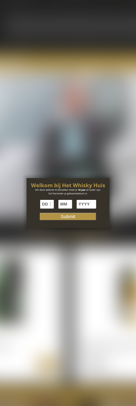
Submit (68, 216)
